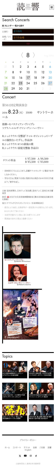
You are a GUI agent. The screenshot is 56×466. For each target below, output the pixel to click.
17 (28, 78)
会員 (35, 447)
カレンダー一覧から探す (14, 26)
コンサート (17, 447)
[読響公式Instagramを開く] (30, 456)
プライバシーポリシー (28, 440)
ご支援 (42, 447)
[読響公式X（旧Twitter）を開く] (20, 456)
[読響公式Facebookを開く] (36, 456)
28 (6, 89)
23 (20, 83)
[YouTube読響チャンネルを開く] (25, 456)
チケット (27, 447)
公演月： (5, 32)
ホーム (7, 447)
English (28, 450)
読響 (49, 447)
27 (50, 83)
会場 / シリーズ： (6, 38)
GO (28, 44)
